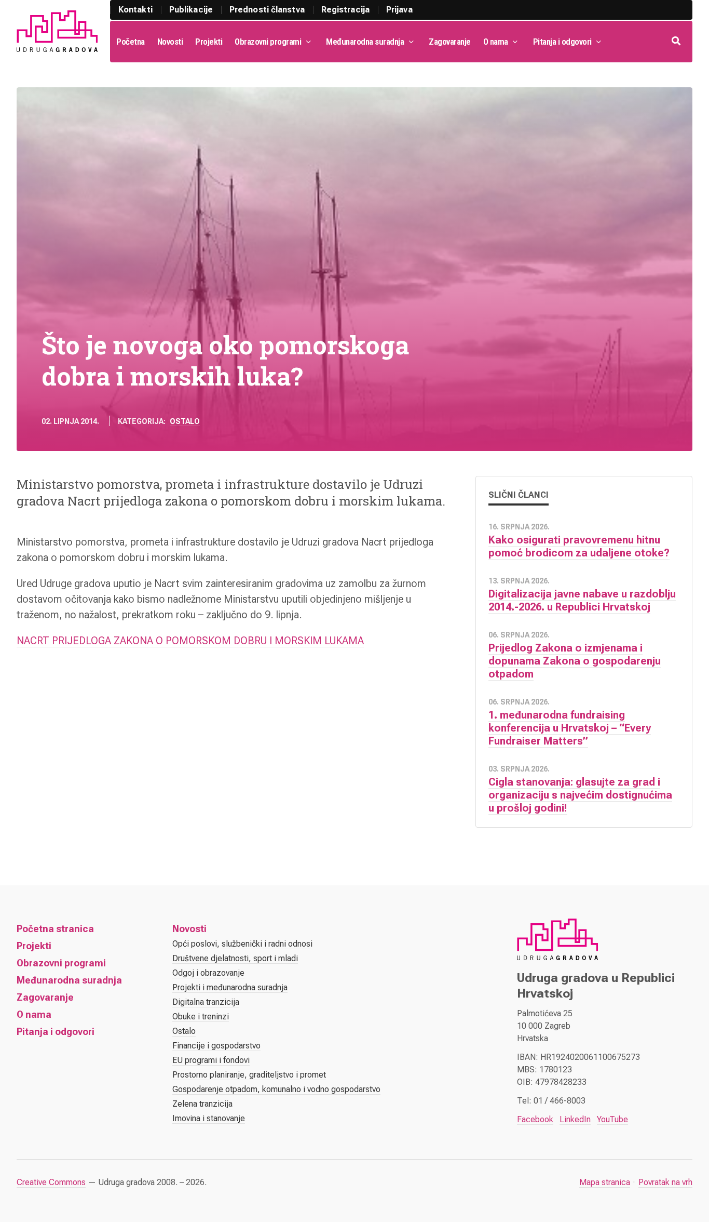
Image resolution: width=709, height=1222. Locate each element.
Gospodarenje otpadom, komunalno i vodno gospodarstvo (276, 1089)
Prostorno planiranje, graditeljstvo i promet (249, 1075)
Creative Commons (51, 1182)
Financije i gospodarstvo (216, 1046)
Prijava (399, 10)
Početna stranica (55, 928)
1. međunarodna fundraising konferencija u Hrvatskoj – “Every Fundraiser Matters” (569, 728)
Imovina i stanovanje (208, 1118)
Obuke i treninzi (200, 1016)
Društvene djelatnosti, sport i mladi (235, 958)
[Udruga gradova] (57, 31)
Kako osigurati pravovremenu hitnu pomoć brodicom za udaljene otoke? (579, 546)
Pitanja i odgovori (562, 41)
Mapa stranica (604, 1182)
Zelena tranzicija (202, 1104)
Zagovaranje (450, 41)
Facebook (535, 1119)
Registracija (345, 10)
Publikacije (191, 10)
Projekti (208, 41)
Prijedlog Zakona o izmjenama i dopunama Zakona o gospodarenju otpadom (574, 661)
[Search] (677, 41)
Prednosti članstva (267, 10)
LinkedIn (575, 1119)
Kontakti (135, 10)
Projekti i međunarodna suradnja (230, 987)
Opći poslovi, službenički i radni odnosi (242, 944)
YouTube (612, 1119)
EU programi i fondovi (211, 1060)
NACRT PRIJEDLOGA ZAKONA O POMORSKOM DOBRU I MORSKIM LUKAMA (190, 640)
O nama (495, 41)
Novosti (170, 41)
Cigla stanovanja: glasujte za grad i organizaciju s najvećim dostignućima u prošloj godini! (580, 795)
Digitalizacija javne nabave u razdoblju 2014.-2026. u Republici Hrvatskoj (582, 600)
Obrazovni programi (268, 41)
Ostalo (185, 421)
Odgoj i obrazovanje (208, 973)
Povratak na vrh (665, 1182)
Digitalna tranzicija (205, 1002)
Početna (130, 41)
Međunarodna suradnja (365, 41)
